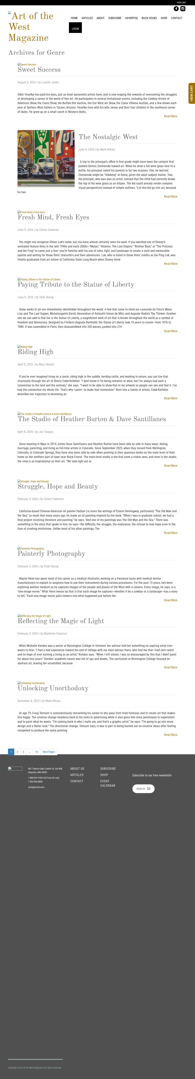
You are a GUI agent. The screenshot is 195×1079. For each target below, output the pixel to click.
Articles (87, 18)
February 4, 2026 (28, 499)
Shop (164, 18)
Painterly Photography (51, 554)
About (101, 18)
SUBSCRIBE (108, 768)
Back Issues (149, 18)
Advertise (131, 18)
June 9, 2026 (86, 149)
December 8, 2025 (29, 701)
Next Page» (49, 752)
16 (36, 752)
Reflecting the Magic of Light (61, 621)
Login (75, 28)
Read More (170, 116)
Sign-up (140, 788)
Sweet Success (39, 70)
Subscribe (114, 18)
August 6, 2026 (27, 82)
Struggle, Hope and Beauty (58, 486)
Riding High (36, 352)
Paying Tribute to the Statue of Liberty (76, 285)
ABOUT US (77, 768)
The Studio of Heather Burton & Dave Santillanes (92, 419)
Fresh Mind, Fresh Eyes (53, 217)
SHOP (104, 775)
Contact (176, 18)
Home (74, 18)
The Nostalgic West (108, 137)
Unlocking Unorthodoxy (53, 688)
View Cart (181, 2)
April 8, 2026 (26, 364)
